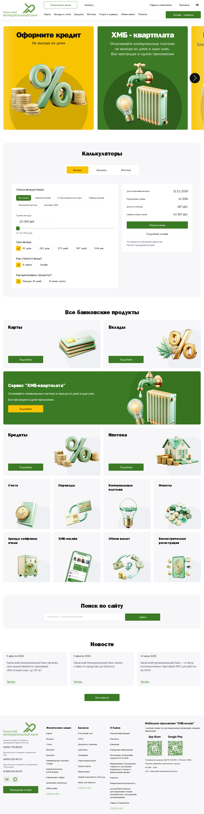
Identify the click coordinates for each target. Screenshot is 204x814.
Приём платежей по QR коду (91, 777)
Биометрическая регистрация (54, 771)
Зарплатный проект (87, 761)
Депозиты (82, 750)
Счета (49, 744)
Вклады (49, 739)
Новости (114, 778)
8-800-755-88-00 (12, 747)
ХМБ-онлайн (51, 788)
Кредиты (50, 755)
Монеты (142, 14)
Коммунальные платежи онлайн (57, 762)
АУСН (80, 739)
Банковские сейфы (55, 777)
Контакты (114, 739)
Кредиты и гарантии (87, 744)
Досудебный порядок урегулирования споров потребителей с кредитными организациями (123, 793)
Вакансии (114, 744)
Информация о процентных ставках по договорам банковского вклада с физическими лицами (123, 768)
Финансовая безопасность (122, 783)
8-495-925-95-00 (12, 771)
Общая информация (120, 733)
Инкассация (83, 772)
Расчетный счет (85, 733)
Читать (11, 681)
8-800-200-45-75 (12, 759)
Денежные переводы (56, 783)
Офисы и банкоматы (119, 803)
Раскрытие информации (121, 750)
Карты (49, 733)
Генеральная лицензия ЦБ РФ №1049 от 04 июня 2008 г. (168, 760)
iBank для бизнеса (86, 782)
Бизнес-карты (84, 766)
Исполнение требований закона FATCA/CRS (121, 757)
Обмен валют (128, 14)
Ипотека (50, 750)
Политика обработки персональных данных (162, 764)
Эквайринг (83, 755)
